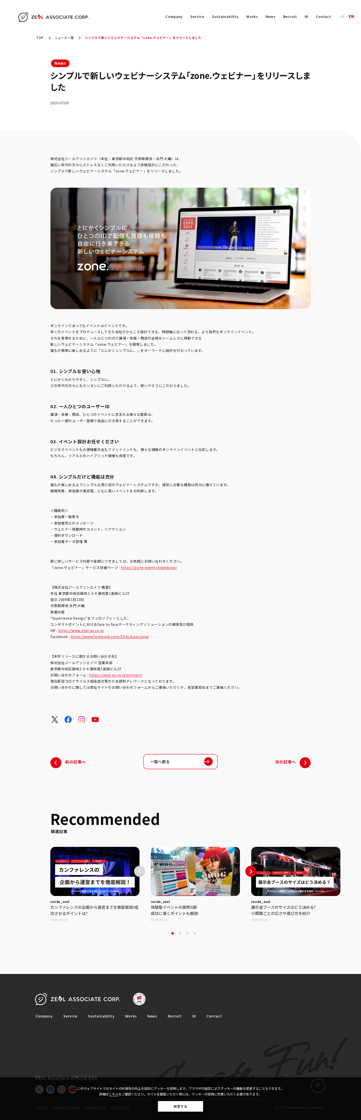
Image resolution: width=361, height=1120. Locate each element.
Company (174, 16)
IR (306, 16)
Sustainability (225, 16)
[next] (250, 871)
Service (197, 16)
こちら (113, 1094)
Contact (323, 16)
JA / (344, 16)
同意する (180, 1106)
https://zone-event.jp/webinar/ (149, 567)
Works (252, 16)
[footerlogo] (77, 999)
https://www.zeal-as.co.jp (81, 630)
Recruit (290, 16)
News (270, 16)
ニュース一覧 (64, 37)
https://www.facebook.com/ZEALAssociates (109, 636)
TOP (40, 37)
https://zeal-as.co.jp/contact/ (115, 674)
